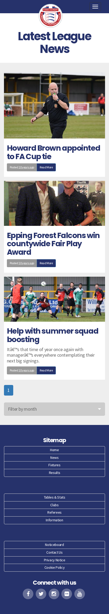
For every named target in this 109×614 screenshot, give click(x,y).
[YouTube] (79, 594)
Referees (54, 512)
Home (54, 449)
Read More (46, 167)
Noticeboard (54, 544)
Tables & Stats (54, 497)
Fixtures (54, 465)
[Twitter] (41, 594)
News (54, 457)
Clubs (54, 505)
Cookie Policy (54, 567)
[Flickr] (66, 594)
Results (54, 472)
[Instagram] (54, 594)
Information (54, 520)
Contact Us (54, 552)
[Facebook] (28, 594)
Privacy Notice (54, 560)
